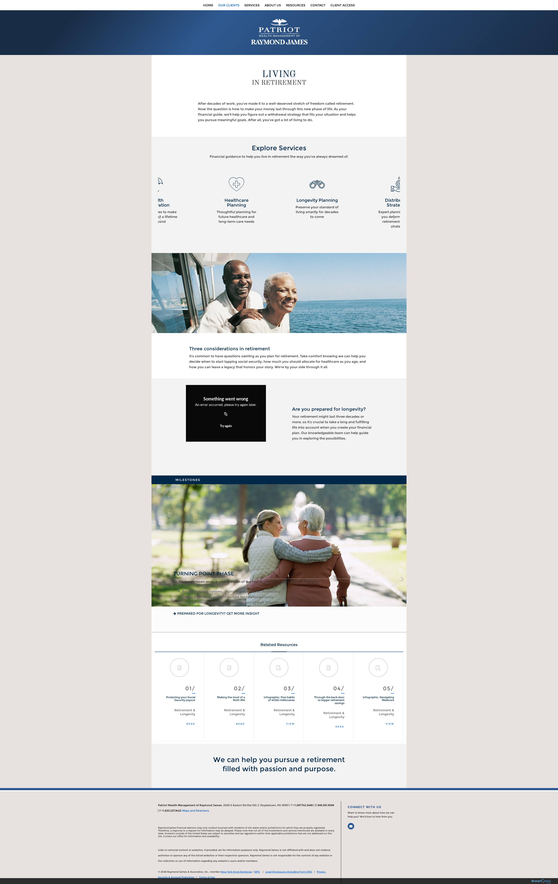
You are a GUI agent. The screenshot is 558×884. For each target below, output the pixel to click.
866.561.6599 (326, 805)
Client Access (342, 5)
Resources (295, 5)
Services (252, 5)
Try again (226, 426)
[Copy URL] (225, 414)
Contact (317, 5)
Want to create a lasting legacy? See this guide (223, 614)
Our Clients (228, 5)
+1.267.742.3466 (303, 805)
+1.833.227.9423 (171, 810)
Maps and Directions (195, 810)
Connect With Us (364, 807)
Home (208, 5)
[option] (198, 198)
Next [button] (395, 697)
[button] (159, 217)
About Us (273, 5)
